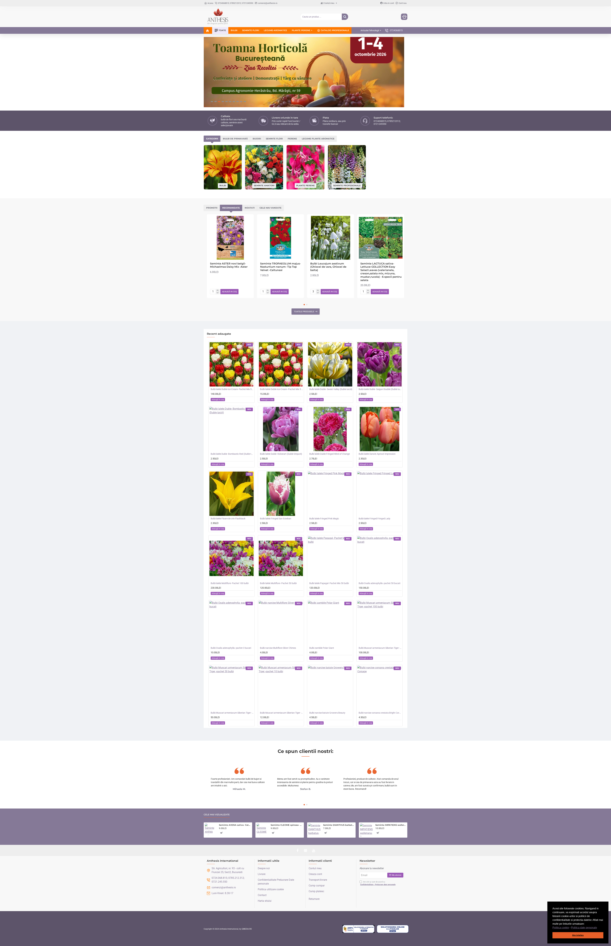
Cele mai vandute (270, 207)
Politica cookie (560, 927)
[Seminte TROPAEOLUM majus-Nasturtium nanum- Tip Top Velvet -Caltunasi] (280, 238)
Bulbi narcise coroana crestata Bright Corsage (380, 712)
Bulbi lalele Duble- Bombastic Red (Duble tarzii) (232, 454)
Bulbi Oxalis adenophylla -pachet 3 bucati (231, 648)
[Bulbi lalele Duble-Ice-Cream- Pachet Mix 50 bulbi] (231, 364)
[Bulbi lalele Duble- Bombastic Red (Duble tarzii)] (231, 429)
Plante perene (305, 185)
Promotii (211, 207)
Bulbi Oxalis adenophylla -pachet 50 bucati (379, 583)
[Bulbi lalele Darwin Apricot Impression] (379, 429)
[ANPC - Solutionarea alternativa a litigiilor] (358, 929)
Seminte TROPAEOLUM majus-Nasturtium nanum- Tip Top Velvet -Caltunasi (280, 267)
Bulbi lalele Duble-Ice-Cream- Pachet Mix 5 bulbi (281, 389)
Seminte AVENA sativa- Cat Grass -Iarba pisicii (235, 825)
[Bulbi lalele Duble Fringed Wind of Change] (330, 429)
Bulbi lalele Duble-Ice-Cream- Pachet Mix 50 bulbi (232, 389)
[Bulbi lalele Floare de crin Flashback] (231, 494)
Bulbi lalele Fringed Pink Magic (324, 518)
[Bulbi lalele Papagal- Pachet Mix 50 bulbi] (330, 558)
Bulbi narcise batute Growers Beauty (327, 712)
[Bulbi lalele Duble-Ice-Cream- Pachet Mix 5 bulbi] (281, 364)
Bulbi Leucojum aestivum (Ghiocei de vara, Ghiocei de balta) (328, 267)
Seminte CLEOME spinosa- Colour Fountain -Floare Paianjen (287, 825)
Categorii (212, 138)
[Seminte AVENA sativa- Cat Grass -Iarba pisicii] (210, 829)
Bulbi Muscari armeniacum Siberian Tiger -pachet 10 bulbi (281, 712)
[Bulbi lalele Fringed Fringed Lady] (379, 494)
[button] (598, 927)
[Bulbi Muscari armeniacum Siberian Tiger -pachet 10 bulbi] (281, 688)
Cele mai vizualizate (217, 814)
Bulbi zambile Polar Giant (321, 648)
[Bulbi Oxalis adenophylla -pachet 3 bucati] (231, 623)
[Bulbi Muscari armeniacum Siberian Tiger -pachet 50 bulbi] (231, 688)
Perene (292, 138)
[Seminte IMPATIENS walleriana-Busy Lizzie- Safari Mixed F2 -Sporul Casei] (366, 830)
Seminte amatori (264, 185)
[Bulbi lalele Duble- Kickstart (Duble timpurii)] (281, 429)
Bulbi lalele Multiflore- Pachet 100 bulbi (230, 583)
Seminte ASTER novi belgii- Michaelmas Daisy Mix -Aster (229, 265)
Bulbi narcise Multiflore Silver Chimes (278, 648)
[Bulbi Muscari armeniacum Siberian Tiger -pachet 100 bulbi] (379, 623)
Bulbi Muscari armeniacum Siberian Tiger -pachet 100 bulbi (380, 648)
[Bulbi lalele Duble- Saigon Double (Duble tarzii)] (379, 364)
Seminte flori (274, 138)
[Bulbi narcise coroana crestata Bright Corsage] (379, 688)
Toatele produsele (304, 311)
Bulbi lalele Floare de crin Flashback (228, 518)
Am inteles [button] (578, 935)
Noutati (250, 207)
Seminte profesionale (347, 185)
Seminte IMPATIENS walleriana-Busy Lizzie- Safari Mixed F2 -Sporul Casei (390, 825)
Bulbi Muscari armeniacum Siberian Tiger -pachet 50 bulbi (232, 712)
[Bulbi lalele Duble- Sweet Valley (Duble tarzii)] (330, 364)
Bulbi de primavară (235, 138)
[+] (217, 290)
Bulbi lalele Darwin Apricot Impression (377, 454)
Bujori (257, 138)
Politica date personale (584, 927)
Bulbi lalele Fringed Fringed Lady (374, 518)
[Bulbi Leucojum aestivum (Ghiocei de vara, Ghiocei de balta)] (330, 238)
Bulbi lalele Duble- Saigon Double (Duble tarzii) (380, 389)
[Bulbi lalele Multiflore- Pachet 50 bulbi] (281, 558)
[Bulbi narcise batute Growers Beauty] (330, 688)
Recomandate (231, 207)
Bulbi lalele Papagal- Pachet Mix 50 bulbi (329, 583)
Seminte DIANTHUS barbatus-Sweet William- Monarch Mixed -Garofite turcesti (338, 825)
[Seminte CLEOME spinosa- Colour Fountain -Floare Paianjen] (262, 829)
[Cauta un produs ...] (345, 17)
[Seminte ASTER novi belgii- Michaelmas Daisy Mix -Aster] (230, 238)
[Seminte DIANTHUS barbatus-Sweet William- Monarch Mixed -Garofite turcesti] (314, 830)
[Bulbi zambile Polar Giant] (330, 623)
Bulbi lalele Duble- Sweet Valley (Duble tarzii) (330, 389)
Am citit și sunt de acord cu (378, 883)
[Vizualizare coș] (404, 17)
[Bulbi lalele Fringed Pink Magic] (330, 494)
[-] (217, 293)
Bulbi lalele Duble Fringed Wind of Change (329, 454)
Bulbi (222, 185)
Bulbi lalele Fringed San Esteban (275, 518)
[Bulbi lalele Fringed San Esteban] (281, 494)
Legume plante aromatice (318, 138)
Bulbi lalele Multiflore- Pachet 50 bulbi (278, 583)
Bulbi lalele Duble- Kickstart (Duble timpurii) (281, 454)
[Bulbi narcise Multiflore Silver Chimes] (281, 623)
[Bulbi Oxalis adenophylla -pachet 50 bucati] (379, 558)
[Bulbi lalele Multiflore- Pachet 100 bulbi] (231, 558)
